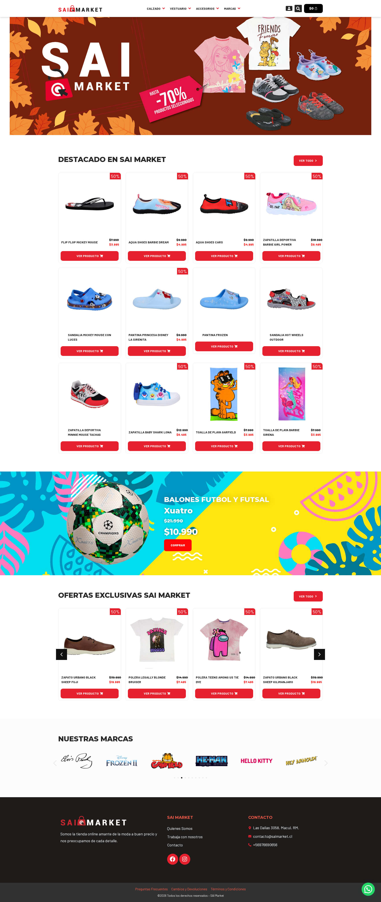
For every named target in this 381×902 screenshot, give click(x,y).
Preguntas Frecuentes (151, 889)
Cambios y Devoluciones (189, 889)
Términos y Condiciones (228, 889)
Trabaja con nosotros (185, 836)
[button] (298, 8)
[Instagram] (184, 859)
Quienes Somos (179, 828)
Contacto (175, 844)
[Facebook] (172, 859)
